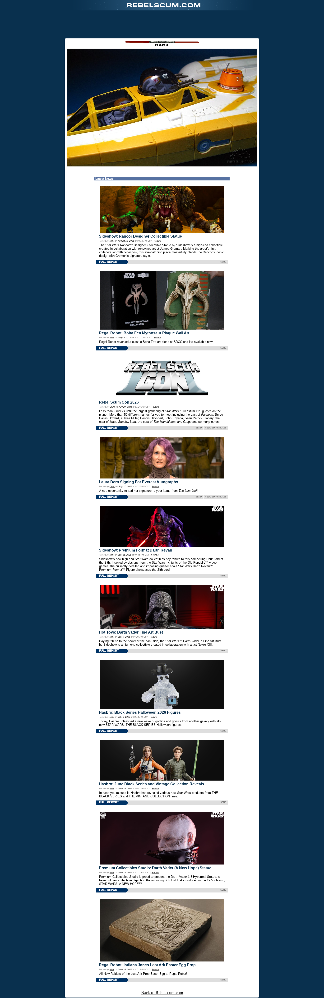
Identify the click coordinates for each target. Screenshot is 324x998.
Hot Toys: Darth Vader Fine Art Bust (131, 632)
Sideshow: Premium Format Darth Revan (135, 550)
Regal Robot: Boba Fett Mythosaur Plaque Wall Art (144, 333)
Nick (112, 241)
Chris (112, 407)
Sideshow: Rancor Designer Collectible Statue (140, 236)
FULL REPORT (109, 261)
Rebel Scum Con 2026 (119, 402)
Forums (158, 241)
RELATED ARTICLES (216, 428)
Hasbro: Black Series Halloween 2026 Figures (140, 712)
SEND (223, 262)
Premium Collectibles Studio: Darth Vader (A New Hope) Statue (155, 868)
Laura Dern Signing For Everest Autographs (138, 482)
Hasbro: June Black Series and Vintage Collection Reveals (151, 784)
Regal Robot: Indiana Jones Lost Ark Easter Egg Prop (147, 965)
